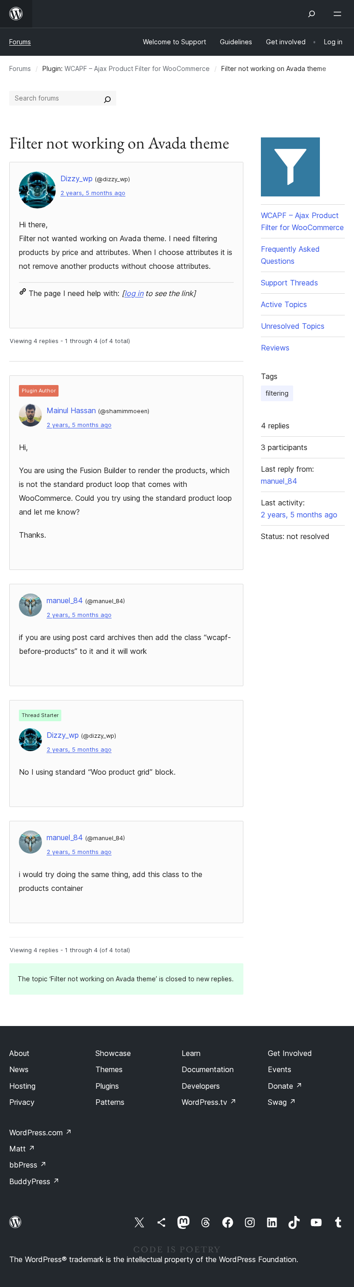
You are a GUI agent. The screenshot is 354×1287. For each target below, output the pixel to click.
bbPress (28, 1164)
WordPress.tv (209, 1102)
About (19, 1053)
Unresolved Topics (292, 326)
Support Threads (289, 282)
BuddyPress (34, 1181)
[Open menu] (339, 14)
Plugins (107, 1086)
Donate (285, 1086)
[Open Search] (311, 14)
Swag (282, 1102)
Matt (22, 1148)
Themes (109, 1069)
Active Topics (284, 304)
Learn (191, 1053)
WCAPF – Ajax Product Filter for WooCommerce (137, 68)
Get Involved (290, 1053)
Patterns (109, 1102)
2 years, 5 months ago (92, 193)
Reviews (275, 347)
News (19, 1069)
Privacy (22, 1102)
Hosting (22, 1086)
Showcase (113, 1053)
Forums (20, 42)
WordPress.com (40, 1132)
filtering (277, 393)
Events (279, 1069)
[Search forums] (107, 98)
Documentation (208, 1069)
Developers (201, 1086)
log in (133, 293)
